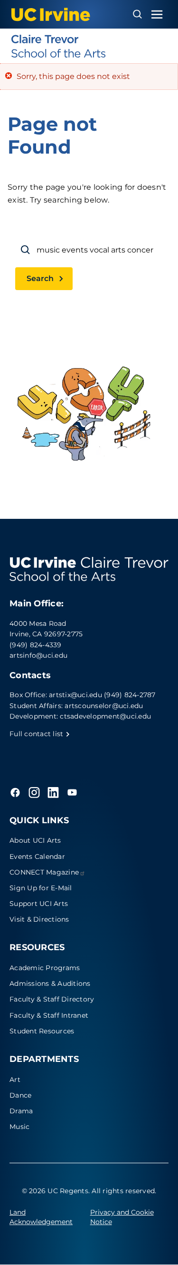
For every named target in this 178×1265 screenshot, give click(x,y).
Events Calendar (37, 856)
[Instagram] (34, 792)
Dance (20, 1095)
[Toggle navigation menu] (157, 14)
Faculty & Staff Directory (51, 999)
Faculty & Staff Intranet (48, 1015)
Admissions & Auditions (50, 983)
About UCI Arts (35, 840)
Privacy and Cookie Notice (122, 1217)
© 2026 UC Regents (55, 1191)
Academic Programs (44, 967)
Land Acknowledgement (41, 1217)
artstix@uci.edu (75, 695)
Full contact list (37, 734)
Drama (21, 1111)
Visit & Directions (39, 919)
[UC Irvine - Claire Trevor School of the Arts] (89, 46)
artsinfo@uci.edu (38, 655)
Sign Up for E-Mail (40, 888)
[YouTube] (72, 792)
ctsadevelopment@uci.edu (105, 716)
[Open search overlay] (137, 14)
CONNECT (44, 872)
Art (14, 1079)
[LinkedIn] (53, 792)
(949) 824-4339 (35, 645)
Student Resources (41, 1031)
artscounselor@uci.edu (104, 705)
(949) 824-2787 (130, 695)
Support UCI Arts (38, 903)
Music (19, 1126)
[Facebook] (15, 792)
